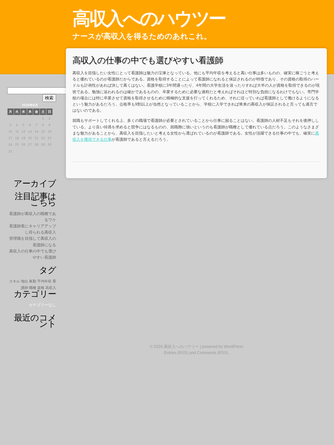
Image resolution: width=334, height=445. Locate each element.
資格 (40, 288)
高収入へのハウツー (148, 18)
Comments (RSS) (212, 353)
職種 (32, 288)
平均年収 (44, 281)
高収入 (50, 288)
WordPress (233, 346)
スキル (14, 281)
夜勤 (32, 281)
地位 (24, 281)
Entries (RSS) (176, 353)
